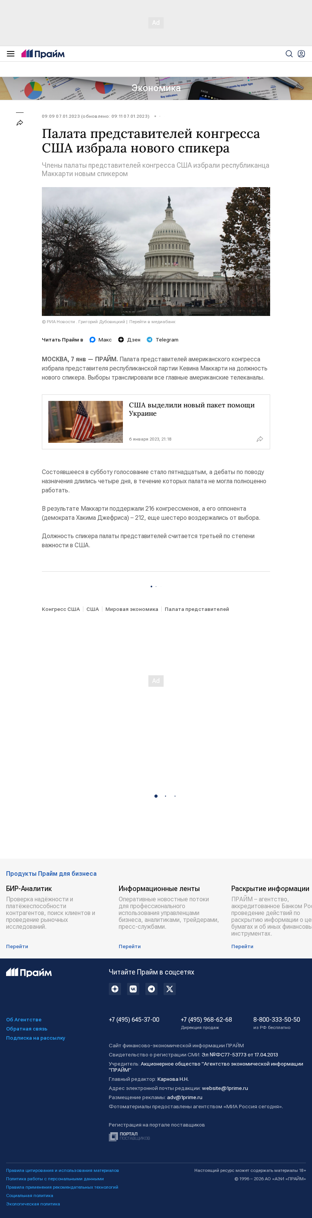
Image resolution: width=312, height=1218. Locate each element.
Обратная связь (27, 1029)
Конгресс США (61, 609)
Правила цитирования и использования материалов (62, 1170)
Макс (105, 340)
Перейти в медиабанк (152, 321)
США (92, 609)
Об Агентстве (23, 1019)
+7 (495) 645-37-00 (134, 1019)
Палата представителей (197, 609)
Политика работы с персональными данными (55, 1178)
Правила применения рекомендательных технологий (62, 1187)
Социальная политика (29, 1195)
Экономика (156, 88)
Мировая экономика (131, 609)
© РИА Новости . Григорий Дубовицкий (83, 321)
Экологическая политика (33, 1204)
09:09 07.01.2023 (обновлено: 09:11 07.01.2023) (96, 116)
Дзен (133, 340)
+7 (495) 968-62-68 (206, 1023)
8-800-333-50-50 (276, 1023)
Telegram (167, 340)
